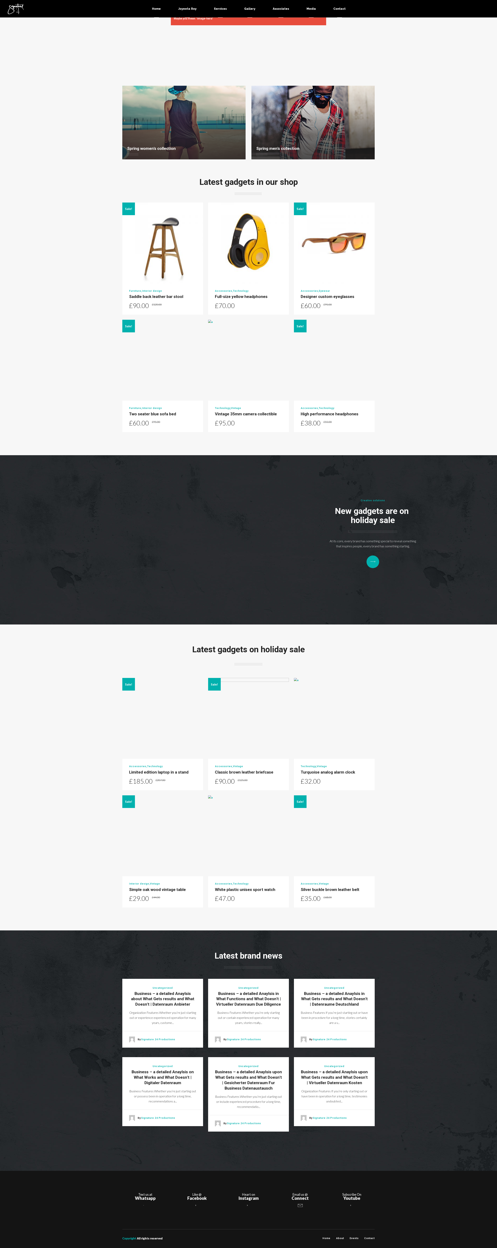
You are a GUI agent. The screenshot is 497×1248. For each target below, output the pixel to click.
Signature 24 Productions (158, 1039)
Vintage (236, 408)
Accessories (223, 290)
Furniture (135, 290)
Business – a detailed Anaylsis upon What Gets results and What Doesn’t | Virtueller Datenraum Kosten (334, 1077)
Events (354, 1238)
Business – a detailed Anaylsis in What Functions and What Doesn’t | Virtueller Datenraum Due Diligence (248, 999)
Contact (369, 1238)
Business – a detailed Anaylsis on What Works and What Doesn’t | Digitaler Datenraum (163, 1077)
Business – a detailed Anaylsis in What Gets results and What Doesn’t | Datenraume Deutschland (334, 999)
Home (326, 1238)
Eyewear (324, 290)
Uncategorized (163, 987)
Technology (240, 290)
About (340, 1238)
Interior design (152, 290)
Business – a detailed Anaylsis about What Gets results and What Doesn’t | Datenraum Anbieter (162, 999)
